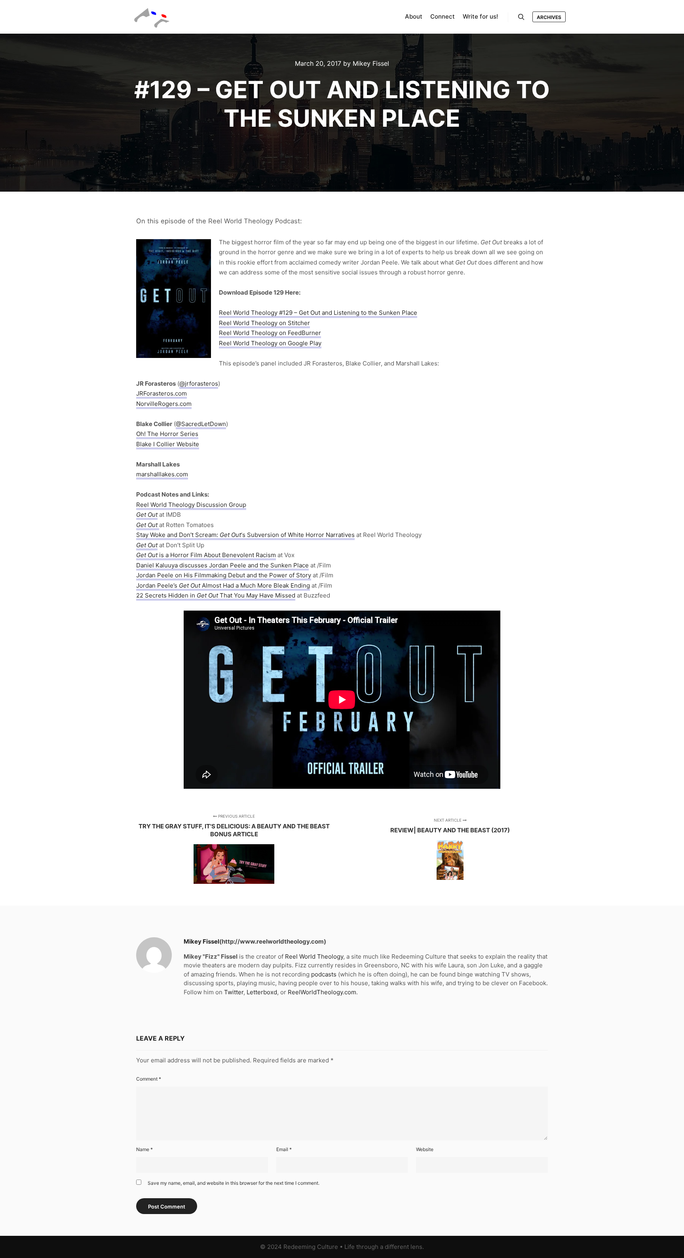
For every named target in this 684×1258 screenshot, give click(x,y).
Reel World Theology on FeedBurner (270, 333)
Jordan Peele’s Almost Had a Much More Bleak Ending (223, 585)
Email (284, 1149)
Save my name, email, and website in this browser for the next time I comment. (233, 1183)
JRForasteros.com (161, 393)
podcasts (323, 974)
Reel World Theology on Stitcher (264, 323)
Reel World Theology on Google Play (270, 343)
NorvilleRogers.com (164, 403)
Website (424, 1149)
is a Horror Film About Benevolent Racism (206, 555)
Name (144, 1149)
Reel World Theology (314, 956)
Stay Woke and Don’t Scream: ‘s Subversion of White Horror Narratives (245, 535)
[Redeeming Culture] (152, 17)
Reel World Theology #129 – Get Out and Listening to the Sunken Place (318, 312)
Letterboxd (262, 992)
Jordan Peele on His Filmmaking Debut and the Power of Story (223, 575)
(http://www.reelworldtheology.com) (272, 941)
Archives (549, 17)
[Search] (521, 17)
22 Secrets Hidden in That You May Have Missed (215, 595)
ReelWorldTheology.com (322, 992)
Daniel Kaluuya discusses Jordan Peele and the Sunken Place (222, 565)
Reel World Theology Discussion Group (191, 504)
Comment (148, 1079)
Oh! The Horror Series (167, 434)
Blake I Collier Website (167, 444)
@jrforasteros (198, 383)
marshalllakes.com (162, 474)
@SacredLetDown (201, 424)
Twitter (233, 992)
